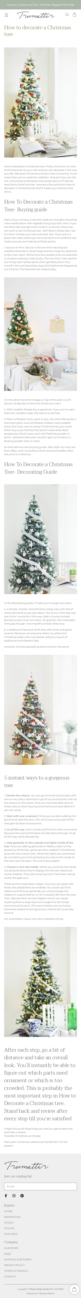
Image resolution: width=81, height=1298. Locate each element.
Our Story (11, 1248)
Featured (11, 1234)
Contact (10, 1276)
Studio (9, 1222)
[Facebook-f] (6, 1195)
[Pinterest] (22, 1195)
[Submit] (69, 1186)
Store (8, 1211)
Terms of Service (16, 1270)
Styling (9, 1228)
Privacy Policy (14, 1265)
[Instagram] (14, 1195)
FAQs (7, 1253)
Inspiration (12, 1217)
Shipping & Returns (17, 1259)
